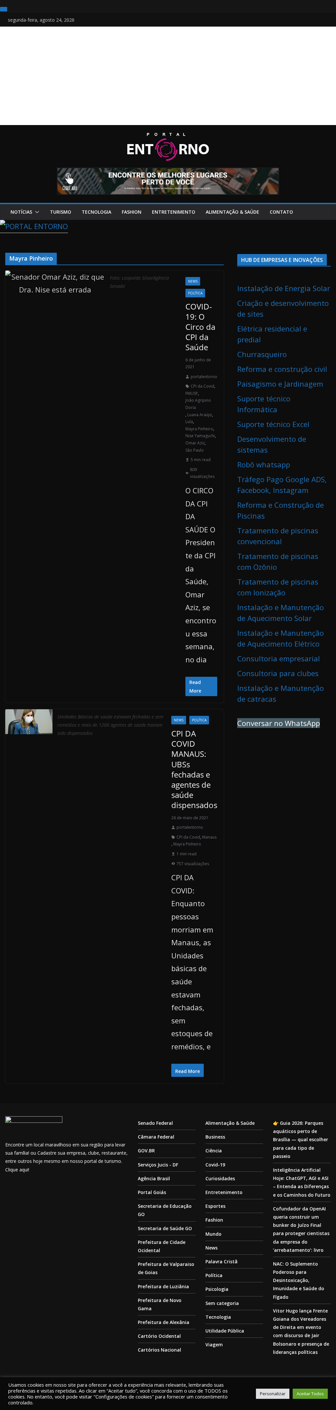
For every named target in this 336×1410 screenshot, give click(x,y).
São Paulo (194, 450)
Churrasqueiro (262, 354)
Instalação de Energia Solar (283, 288)
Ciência (213, 1150)
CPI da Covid (202, 386)
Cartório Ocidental (159, 1336)
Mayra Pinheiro (199, 429)
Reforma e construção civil (282, 369)
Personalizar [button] (272, 1394)
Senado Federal (155, 1123)
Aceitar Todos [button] (310, 1394)
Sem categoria (222, 1303)
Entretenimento (173, 212)
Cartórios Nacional (159, 1350)
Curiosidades (220, 1178)
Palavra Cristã (221, 1261)
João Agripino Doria (198, 403)
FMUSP (191, 393)
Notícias (21, 212)
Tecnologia (96, 212)
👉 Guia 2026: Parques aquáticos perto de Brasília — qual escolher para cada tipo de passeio (300, 1139)
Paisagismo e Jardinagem (280, 384)
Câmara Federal (156, 1137)
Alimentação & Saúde (232, 212)
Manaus (209, 837)
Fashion (131, 212)
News (193, 281)
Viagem (214, 1344)
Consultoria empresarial (278, 658)
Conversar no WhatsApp (278, 723)
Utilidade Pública (224, 1331)
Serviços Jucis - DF (158, 1165)
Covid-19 (215, 1165)
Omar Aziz (195, 443)
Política (195, 293)
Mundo (213, 1234)
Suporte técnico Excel (273, 424)
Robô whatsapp (263, 464)
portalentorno (204, 376)
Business (215, 1137)
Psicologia (216, 1289)
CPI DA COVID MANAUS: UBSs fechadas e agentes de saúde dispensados (194, 769)
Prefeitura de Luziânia (163, 1286)
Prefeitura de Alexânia (163, 1322)
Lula (189, 421)
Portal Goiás (152, 1192)
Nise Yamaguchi (200, 435)
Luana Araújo (199, 414)
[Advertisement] (168, 76)
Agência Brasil (154, 1178)
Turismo (60, 212)
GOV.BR (146, 1150)
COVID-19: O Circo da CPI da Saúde (200, 327)
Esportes (215, 1206)
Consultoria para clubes (278, 673)
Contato (281, 212)
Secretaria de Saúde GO (165, 1228)
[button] (35, 212)
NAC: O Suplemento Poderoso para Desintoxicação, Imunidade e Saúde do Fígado (298, 1280)
